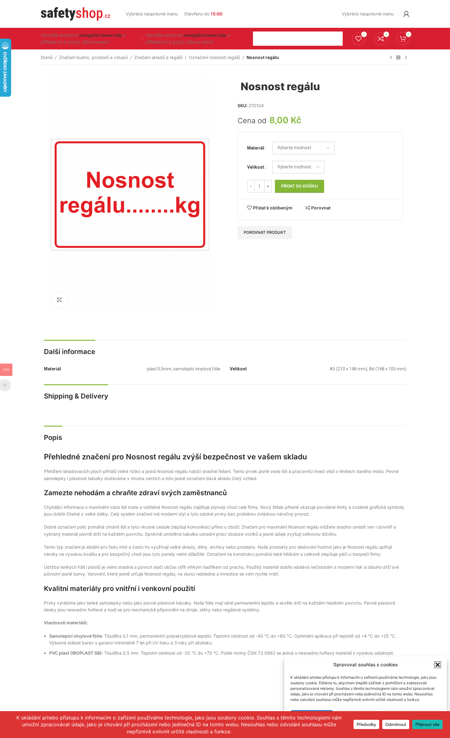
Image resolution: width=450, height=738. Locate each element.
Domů (47, 57)
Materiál (255, 147)
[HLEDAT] (335, 39)
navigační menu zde (100, 35)
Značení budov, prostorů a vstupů (93, 57)
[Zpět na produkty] (398, 57)
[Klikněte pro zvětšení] (59, 299)
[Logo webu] (75, 13)
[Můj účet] (406, 14)
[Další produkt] (405, 57)
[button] (438, 665)
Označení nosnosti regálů (214, 57)
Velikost (255, 167)
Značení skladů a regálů (158, 57)
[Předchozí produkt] (391, 57)
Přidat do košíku (299, 185)
